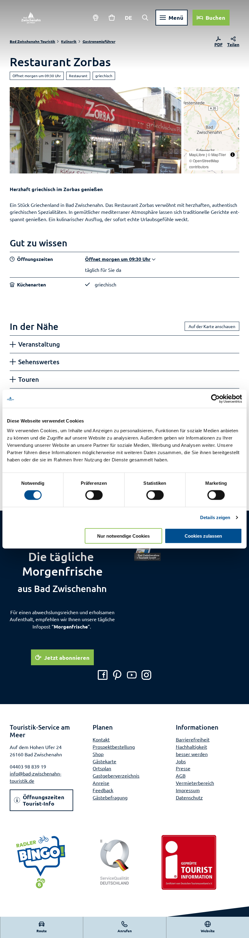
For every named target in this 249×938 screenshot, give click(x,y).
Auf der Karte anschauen (212, 326)
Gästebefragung (110, 797)
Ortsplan (102, 768)
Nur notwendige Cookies (123, 535)
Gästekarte (104, 761)
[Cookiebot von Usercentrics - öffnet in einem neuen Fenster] (215, 398)
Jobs (181, 761)
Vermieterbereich (195, 783)
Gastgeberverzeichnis (116, 775)
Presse (183, 768)
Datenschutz (189, 797)
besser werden (192, 754)
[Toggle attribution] (232, 154)
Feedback (103, 790)
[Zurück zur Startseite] (31, 17)
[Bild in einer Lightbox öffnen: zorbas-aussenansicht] (95, 130)
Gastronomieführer (99, 41)
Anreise (101, 783)
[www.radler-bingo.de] (41, 862)
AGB (181, 775)
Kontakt (101, 739)
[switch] (94, 495)
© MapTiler (217, 154)
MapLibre (197, 154)
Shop (98, 754)
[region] (211, 130)
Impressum (188, 790)
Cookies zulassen (203, 535)
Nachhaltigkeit (191, 747)
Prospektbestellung (114, 747)
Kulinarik (69, 41)
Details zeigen (215, 517)
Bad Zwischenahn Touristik (32, 41)
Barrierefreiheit (193, 739)
